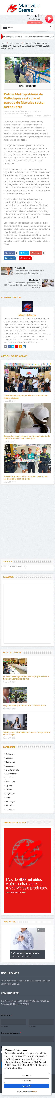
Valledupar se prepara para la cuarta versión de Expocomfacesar (25, 396)
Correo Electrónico (44, 116)
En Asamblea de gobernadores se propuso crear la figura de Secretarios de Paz (26, 677)
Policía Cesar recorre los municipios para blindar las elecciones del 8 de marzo (26, 477)
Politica (9, 789)
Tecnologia (10, 805)
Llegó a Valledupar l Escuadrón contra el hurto (24, 705)
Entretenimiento (12, 770)
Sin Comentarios (22, 114)
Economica (10, 762)
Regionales (10, 793)
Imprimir (29, 116)
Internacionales (12, 774)
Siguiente (33, 280)
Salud (8, 797)
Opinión (9, 785)
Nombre (4, 1026)
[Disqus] (27, 522)
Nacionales (10, 781)
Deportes (9, 758)
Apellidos (32, 1026)
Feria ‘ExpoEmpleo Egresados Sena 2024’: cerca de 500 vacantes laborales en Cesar (22, 285)
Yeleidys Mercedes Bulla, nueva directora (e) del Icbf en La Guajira (26, 733)
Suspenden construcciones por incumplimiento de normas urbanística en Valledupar (27, 437)
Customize (26, 1075)
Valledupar (11, 114)
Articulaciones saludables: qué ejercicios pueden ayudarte (29, 271)
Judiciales (9, 778)
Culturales (10, 754)
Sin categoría (11, 801)
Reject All (27, 1080)
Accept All (27, 1086)
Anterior (21, 268)
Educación (10, 766)
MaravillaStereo (21, 111)
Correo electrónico (11, 1033)
